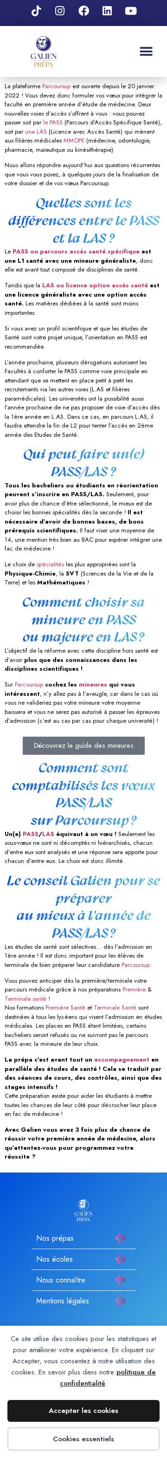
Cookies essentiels (83, 1439)
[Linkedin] (107, 10)
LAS (48, 833)
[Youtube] (130, 10)
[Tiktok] (36, 10)
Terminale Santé (115, 1007)
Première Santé (64, 1007)
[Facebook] (83, 10)
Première (134, 989)
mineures (93, 684)
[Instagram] (60, 10)
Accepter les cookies (83, 1411)
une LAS (36, 131)
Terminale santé (25, 998)
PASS (31, 833)
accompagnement (121, 1059)
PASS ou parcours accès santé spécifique (75, 251)
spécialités (50, 564)
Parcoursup (56, 86)
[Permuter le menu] (146, 51)
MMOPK (74, 140)
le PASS (53, 122)
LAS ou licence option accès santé (95, 285)
